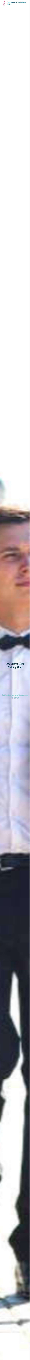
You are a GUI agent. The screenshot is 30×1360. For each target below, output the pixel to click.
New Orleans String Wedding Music (17, 3)
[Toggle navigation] (27, 3)
